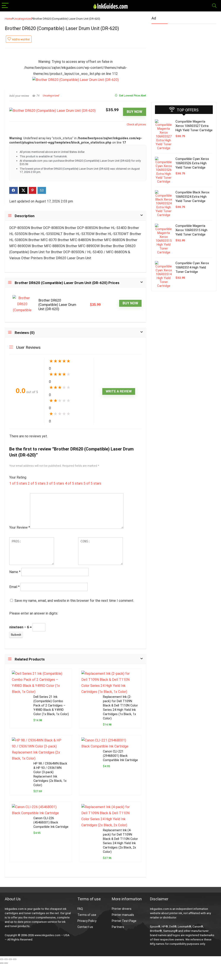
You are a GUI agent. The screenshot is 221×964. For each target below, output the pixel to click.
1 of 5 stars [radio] (18, 483)
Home (8, 18)
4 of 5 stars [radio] (74, 483)
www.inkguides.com (47, 935)
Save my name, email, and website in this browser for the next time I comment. (74, 601)
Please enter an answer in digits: (33, 613)
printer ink (175, 913)
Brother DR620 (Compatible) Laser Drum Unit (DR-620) (57, 304)
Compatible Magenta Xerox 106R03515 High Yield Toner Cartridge (191, 230)
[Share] (10, 959)
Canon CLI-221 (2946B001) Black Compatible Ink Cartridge (120, 756)
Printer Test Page (124, 921)
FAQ (80, 908)
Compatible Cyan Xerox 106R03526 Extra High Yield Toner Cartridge (192, 163)
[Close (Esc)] (14, 959)
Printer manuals (123, 915)
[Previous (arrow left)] (1, 963)
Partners (118, 927)
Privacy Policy (86, 921)
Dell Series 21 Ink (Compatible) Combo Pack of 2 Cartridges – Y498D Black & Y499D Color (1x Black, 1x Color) (51, 705)
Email (14, 587)
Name (15, 572)
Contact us (85, 927)
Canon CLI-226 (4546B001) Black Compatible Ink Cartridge (50, 822)
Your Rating (17, 477)
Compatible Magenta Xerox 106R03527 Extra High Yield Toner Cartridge (194, 126)
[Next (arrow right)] (6, 963)
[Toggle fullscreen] (6, 959)
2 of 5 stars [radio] (37, 483)
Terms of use (86, 915)
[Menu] (5, 5)
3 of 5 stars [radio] (55, 483)
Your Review (19, 527)
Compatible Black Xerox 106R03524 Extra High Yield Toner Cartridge (192, 196)
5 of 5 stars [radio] (92, 483)
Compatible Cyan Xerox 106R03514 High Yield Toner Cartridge (192, 267)
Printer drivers (121, 908)
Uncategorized (22, 18)
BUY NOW (134, 112)
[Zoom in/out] (1, 959)
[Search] (214, 5)
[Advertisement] (184, 61)
